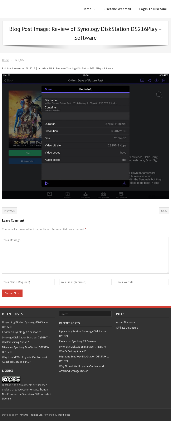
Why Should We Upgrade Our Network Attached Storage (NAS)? (24, 359)
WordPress (64, 414)
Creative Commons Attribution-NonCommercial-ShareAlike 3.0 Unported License (26, 394)
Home (5, 60)
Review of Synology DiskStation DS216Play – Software (84, 68)
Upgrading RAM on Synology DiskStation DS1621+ (25, 324)
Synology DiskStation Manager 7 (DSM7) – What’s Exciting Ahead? (26, 340)
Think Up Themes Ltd (30, 414)
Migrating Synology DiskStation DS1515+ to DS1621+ (27, 350)
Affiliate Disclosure (127, 327)
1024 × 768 (47, 68)
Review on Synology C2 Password (21, 332)
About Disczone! (126, 322)
